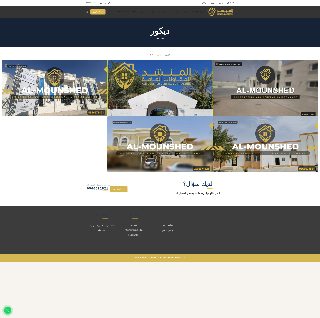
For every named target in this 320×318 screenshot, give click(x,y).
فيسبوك (100, 225)
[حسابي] (86, 11)
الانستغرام (110, 225)
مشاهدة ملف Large (214, 62)
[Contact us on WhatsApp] (7, 310)
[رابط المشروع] (265, 88)
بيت (163, 38)
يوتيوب (91, 225)
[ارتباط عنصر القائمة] (168, 225)
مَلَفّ (157, 38)
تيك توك (101, 230)
